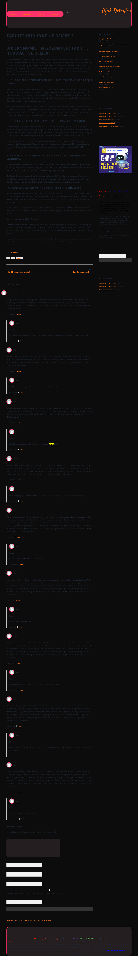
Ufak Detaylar (116, 11)
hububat (19, 258)
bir (8, 258)
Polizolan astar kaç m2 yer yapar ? (108, 113)
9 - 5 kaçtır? (9, 898)
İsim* (7, 861)
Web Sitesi (9, 880)
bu (13, 258)
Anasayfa (12, 14)
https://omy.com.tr (27, 920)
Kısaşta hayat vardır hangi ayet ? (107, 77)
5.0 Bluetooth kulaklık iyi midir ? (107, 56)
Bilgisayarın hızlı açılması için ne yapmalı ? (110, 66)
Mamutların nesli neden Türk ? (107, 119)
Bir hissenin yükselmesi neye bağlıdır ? (109, 51)
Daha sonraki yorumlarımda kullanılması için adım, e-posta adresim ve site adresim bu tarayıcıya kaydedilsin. (34, 893)
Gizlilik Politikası (26, 14)
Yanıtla (19, 314)
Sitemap (48, 920)
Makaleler (14, 252)
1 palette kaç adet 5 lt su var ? (106, 72)
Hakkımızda (55, 14)
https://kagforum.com (13, 920)
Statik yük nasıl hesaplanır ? (106, 39)
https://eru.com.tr (39, 920)
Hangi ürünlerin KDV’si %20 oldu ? (108, 126)
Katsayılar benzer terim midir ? (107, 61)
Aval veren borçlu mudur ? (106, 87)
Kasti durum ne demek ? (82, 272)
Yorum (8, 837)
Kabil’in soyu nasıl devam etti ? (107, 82)
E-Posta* (8, 870)
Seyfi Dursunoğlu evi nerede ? (19, 272)
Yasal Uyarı (41, 14)
